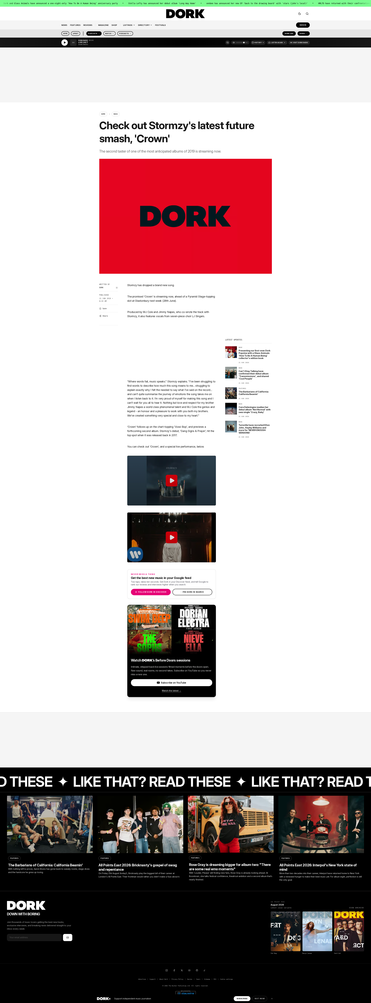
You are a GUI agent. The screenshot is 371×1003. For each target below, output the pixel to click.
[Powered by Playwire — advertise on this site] (185, 993)
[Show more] (272, 998)
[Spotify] (197, 970)
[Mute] (234, 43)
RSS (215, 979)
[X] (182, 970)
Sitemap (207, 979)
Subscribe (242, 998)
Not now (260, 998)
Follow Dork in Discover (150, 592)
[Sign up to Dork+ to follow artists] (117, 288)
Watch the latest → (171, 690)
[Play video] (171, 481)
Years (198, 979)
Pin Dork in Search (192, 592)
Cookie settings (226, 979)
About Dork (163, 979)
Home (103, 114)
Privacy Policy (178, 979)
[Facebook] (174, 970)
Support (153, 979)
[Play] (64, 42)
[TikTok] (204, 970)
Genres (189, 979)
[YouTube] (189, 970)
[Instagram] (166, 970)
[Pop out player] (227, 42)
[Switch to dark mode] (299, 13)
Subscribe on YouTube (173, 682)
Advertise (142, 979)
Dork (101, 288)
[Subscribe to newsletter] (67, 937)
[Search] (307, 13)
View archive (356, 908)
